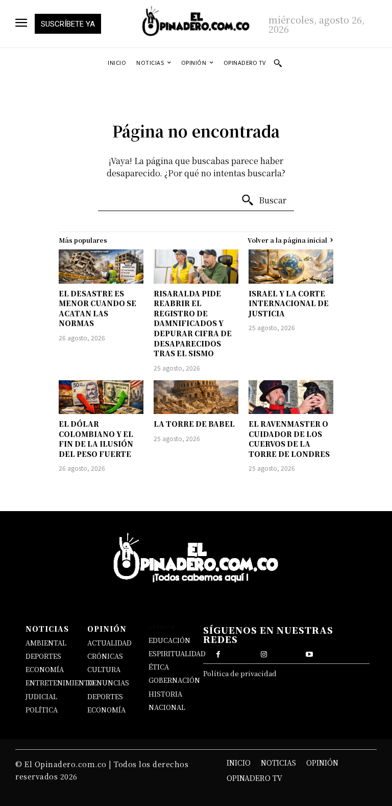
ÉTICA (159, 667)
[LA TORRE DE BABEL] (196, 397)
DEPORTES (43, 656)
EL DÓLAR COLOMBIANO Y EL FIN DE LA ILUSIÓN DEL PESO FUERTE (96, 439)
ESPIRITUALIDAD (177, 653)
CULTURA (103, 669)
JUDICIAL (41, 696)
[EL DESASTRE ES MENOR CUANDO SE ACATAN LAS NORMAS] (101, 266)
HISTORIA (165, 694)
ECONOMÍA (45, 669)
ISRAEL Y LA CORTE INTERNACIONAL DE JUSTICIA (289, 303)
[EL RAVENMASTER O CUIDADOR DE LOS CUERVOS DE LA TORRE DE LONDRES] (291, 397)
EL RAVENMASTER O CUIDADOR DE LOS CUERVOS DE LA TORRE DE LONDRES (289, 439)
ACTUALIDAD (109, 643)
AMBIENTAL (46, 643)
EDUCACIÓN (169, 640)
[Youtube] (309, 653)
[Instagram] (264, 653)
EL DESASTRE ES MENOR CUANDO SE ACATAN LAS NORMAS (97, 308)
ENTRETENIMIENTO (60, 682)
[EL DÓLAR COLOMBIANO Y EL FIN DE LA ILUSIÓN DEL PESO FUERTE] (101, 397)
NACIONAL (167, 707)
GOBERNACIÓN (174, 680)
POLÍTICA (42, 710)
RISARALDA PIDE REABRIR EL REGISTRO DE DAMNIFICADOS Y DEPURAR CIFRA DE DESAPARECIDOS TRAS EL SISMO (193, 323)
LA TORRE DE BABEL (194, 424)
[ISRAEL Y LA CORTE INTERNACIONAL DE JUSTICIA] (291, 266)
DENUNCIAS (108, 682)
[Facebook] (218, 653)
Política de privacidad (240, 673)
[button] (277, 63)
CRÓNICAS (105, 656)
